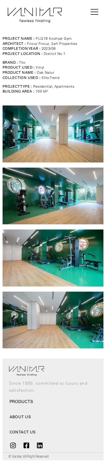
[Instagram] (13, 445)
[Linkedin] (40, 445)
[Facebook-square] (26, 445)
